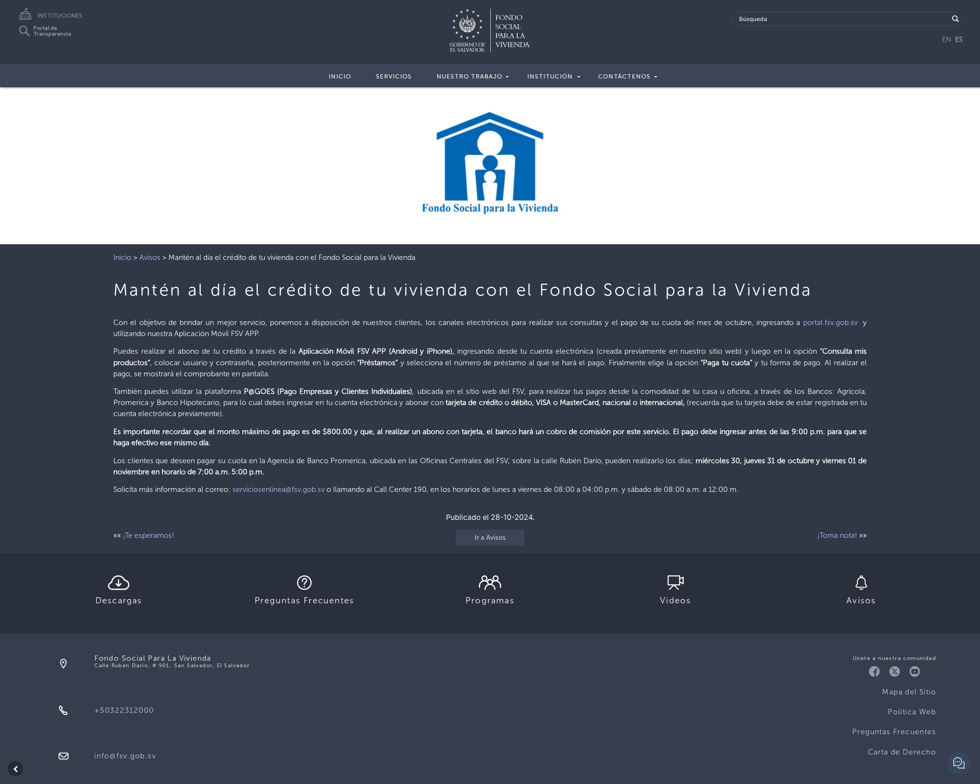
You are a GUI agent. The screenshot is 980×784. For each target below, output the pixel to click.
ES (959, 39)
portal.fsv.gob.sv (830, 322)
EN (946, 39)
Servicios (394, 76)
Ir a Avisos (490, 537)
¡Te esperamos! (148, 535)
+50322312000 (124, 710)
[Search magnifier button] (955, 18)
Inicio (339, 76)
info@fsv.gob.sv (125, 755)
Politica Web (912, 711)
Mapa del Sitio (909, 692)
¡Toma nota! (837, 535)
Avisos (149, 257)
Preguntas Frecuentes (894, 731)
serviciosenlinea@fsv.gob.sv (278, 489)
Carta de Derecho (902, 752)
